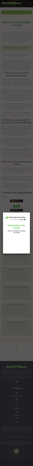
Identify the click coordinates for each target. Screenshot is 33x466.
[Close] (30, 212)
